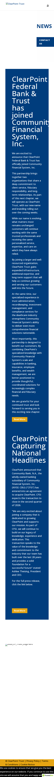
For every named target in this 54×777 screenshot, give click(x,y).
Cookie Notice (28, 764)
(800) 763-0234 (19, 727)
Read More (19, 419)
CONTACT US (44, 42)
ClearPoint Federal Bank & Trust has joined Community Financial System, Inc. (32, 111)
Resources (10, 706)
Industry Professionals (16, 695)
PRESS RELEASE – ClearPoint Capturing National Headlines (23, 594)
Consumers (11, 701)
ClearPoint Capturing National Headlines (29, 449)
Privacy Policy (33, 761)
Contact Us (10, 712)
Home (8, 684)
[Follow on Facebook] (13, 747)
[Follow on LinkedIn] (7, 747)
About (8, 689)
